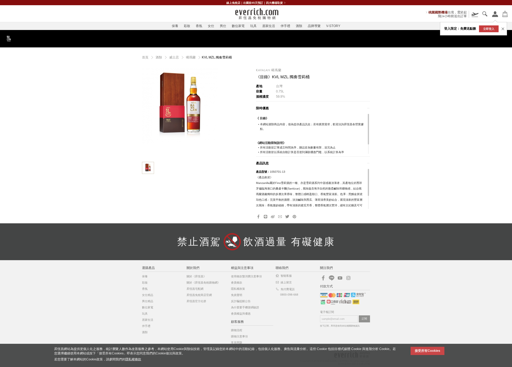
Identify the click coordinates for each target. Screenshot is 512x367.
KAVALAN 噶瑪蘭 (268, 70)
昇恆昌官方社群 (196, 301)
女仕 (211, 26)
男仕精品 (147, 301)
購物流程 (236, 330)
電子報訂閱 (327, 312)
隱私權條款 (133, 359)
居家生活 (268, 26)
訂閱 (364, 318)
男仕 (223, 26)
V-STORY (333, 26)
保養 (175, 26)
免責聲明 (236, 295)
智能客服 (286, 275)
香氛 (199, 26)
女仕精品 (147, 295)
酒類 (299, 26)
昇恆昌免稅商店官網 (199, 295)
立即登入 (488, 29)
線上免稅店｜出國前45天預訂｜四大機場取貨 (254, 2)
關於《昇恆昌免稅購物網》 (203, 282)
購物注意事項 (239, 336)
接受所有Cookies (427, 350)
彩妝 (187, 26)
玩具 (253, 26)
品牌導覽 (314, 26)
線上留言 (286, 282)
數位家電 (238, 26)
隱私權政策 (238, 288)
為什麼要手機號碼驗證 (245, 307)
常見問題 (236, 342)
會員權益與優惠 (241, 313)
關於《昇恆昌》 (196, 276)
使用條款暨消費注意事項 (246, 276)
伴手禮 (285, 26)
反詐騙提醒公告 (241, 301)
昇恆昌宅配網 (195, 288)
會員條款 (236, 282)
